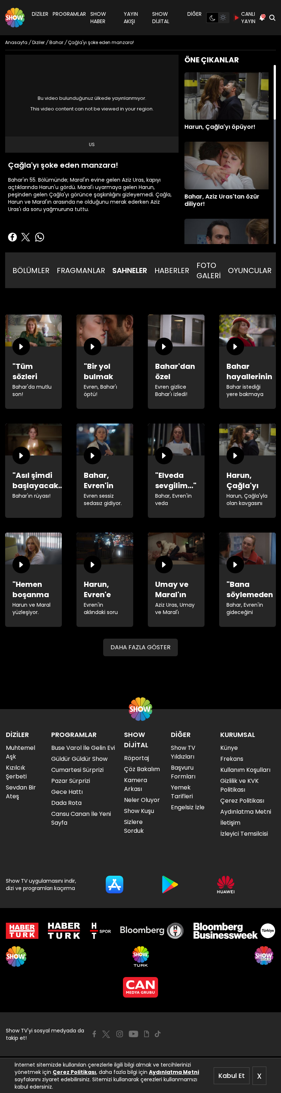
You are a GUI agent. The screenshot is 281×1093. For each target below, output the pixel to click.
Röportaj (136, 758)
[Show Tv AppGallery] (226, 884)
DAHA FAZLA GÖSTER (140, 647)
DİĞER (194, 14)
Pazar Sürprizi (70, 781)
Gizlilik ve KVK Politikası (239, 785)
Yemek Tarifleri (182, 791)
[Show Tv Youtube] (133, 1034)
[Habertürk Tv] (64, 931)
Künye (229, 748)
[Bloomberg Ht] (152, 931)
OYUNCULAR (249, 270)
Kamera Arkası (135, 784)
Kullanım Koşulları (245, 770)
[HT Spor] (100, 931)
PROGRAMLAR (69, 14)
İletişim (230, 822)
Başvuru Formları (183, 772)
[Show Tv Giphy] (146, 1034)
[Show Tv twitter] (106, 1034)
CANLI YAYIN (248, 17)
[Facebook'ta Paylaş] (12, 237)
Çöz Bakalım (142, 769)
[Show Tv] (15, 17)
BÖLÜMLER (30, 270)
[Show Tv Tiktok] (158, 1034)
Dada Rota (66, 803)
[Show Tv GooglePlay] (170, 884)
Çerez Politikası (74, 1072)
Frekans (231, 759)
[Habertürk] (22, 931)
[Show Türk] (140, 956)
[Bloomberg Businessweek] (234, 931)
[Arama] (272, 17)
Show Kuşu (139, 811)
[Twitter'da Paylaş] (25, 237)
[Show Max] (265, 956)
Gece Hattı (67, 792)
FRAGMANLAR (81, 270)
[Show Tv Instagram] (119, 1034)
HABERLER (171, 270)
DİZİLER (40, 14)
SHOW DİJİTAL (160, 17)
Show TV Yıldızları (183, 752)
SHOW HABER (98, 17)
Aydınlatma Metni (174, 1072)
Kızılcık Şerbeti (16, 772)
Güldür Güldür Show (79, 759)
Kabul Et (231, 1075)
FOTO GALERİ (208, 270)
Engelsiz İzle (188, 807)
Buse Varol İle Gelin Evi (83, 748)
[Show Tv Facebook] (94, 1034)
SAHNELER (129, 270)
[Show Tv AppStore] (114, 884)
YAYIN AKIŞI (131, 17)
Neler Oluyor (142, 800)
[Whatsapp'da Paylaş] (39, 237)
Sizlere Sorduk (134, 826)
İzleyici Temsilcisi (244, 833)
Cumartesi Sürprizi (77, 770)
